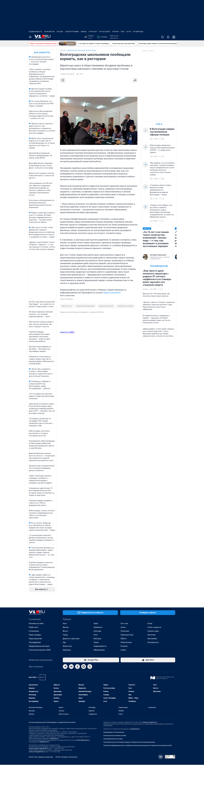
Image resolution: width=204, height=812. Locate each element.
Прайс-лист (33, 627)
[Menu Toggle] (30, 37)
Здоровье (67, 650)
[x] (89, 666)
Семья (123, 650)
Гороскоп (93, 31)
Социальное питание (125, 306)
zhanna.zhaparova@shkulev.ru (39, 748)
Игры (129, 31)
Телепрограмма (72, 31)
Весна (65, 631)
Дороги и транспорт (71, 639)
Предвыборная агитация (39, 646)
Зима (96, 623)
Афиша (84, 31)
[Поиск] (162, 37)
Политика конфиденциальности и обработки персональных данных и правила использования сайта (137, 745)
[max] (83, 666)
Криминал (98, 627)
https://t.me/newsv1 (112, 292)
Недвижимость (35, 31)
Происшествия (127, 635)
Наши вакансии (35, 639)
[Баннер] (67, 44)
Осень (123, 627)
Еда (64, 642)
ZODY (123, 31)
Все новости (42, 52)
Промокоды (138, 31)
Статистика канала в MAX (40, 650)
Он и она (124, 623)
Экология (151, 635)
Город (65, 635)
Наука (96, 642)
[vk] (71, 666)
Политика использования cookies (114, 735)
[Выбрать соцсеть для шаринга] (135, 80)
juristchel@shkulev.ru (83, 740)
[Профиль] (174, 37)
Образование (99, 650)
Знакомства (49, 31)
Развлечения (126, 642)
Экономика (152, 639)
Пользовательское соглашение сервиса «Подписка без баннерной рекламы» (129, 742)
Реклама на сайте (36, 623)
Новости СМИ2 (67, 332)
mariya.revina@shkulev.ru (37, 752)
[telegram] (65, 666)
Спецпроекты (153, 642)
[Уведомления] (168, 37)
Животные (67, 646)
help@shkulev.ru (44, 742)
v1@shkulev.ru (54, 738)
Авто (65, 623)
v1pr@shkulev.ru (134, 729)
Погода (60, 31)
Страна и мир (153, 631)
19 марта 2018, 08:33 (67, 74)
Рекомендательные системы (113, 739)
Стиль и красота (154, 627)
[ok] (77, 666)
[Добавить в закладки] (63, 80)
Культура (97, 631)
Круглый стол (67, 306)
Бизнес (66, 627)
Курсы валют (104, 31)
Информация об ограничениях (113, 732)
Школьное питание (106, 306)
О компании (34, 631)
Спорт (149, 623)
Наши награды (35, 635)
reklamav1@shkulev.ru (150, 722)
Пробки (115, 31)
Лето (96, 635)
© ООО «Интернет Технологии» (67, 757)
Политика (125, 631)
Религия (124, 646)
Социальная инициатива (85, 306)
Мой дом (97, 639)
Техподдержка (35, 642)
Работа (123, 639)
